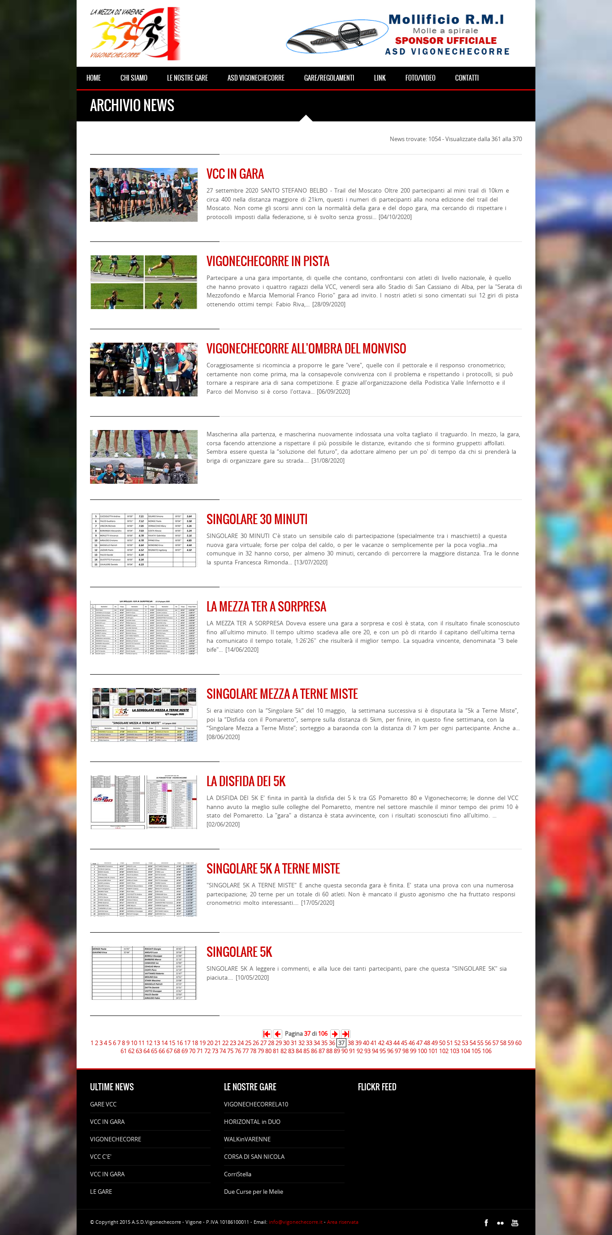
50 (442, 1043)
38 (351, 1043)
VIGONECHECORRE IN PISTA (268, 261)
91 (352, 1051)
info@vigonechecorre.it (296, 1221)
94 (375, 1051)
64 (146, 1051)
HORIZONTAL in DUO (252, 1122)
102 (443, 1051)
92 (360, 1051)
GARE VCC (103, 1104)
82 (283, 1051)
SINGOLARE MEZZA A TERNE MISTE (282, 694)
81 (276, 1051)
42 (381, 1043)
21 (218, 1043)
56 (488, 1043)
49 (434, 1043)
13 (157, 1043)
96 (390, 1051)
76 (238, 1051)
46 (412, 1043)
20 (210, 1043)
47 (419, 1043)
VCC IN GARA (235, 174)
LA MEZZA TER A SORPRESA (266, 606)
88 (329, 1051)
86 (314, 1051)
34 (317, 1043)
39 (358, 1043)
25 (248, 1043)
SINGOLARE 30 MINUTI (257, 519)
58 (503, 1043)
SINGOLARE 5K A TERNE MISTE (273, 869)
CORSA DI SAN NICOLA (254, 1157)
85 (306, 1051)
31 (294, 1043)
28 (271, 1043)
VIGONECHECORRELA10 (256, 1104)
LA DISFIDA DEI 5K (246, 781)
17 (187, 1043)
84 (299, 1051)
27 (263, 1043)
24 (240, 1043)
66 (162, 1051)
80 (268, 1051)
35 (324, 1043)
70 (192, 1051)
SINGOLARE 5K (239, 952)
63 (139, 1051)
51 (450, 1043)
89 (337, 1051)
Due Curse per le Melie (253, 1192)
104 (465, 1051)
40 (366, 1043)
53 (465, 1043)
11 (141, 1043)
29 (279, 1043)
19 (202, 1043)
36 (332, 1043)
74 (223, 1051)
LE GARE (101, 1192)
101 (433, 1051)
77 (245, 1051)
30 (286, 1043)
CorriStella (237, 1174)
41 (374, 1043)
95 (382, 1051)
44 (396, 1043)
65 (154, 1051)
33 (309, 1043)
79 (261, 1051)
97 (398, 1051)
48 (427, 1043)
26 (256, 1043)
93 (367, 1051)
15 (172, 1043)
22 (225, 1043)
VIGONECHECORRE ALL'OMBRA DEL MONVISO (306, 348)
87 (322, 1051)
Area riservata (342, 1221)
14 (164, 1043)
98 (405, 1051)
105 (476, 1051)
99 (413, 1051)
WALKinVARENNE (247, 1139)
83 (291, 1051)
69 (184, 1051)
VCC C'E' (101, 1157)
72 (207, 1051)
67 (169, 1051)
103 (454, 1051)
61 (124, 1051)
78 (253, 1051)
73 (215, 1051)
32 (301, 1043)
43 (389, 1043)
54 (473, 1043)
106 (486, 1051)
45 (404, 1043)
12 (149, 1043)
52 (457, 1043)
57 (495, 1043)
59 (511, 1043)
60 (518, 1043)
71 (200, 1051)
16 (180, 1043)
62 (131, 1051)
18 (195, 1043)
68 (177, 1051)
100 (422, 1051)
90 (344, 1051)
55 (480, 1043)
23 (233, 1043)
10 (134, 1043)
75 (230, 1051)
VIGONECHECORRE (115, 1139)
